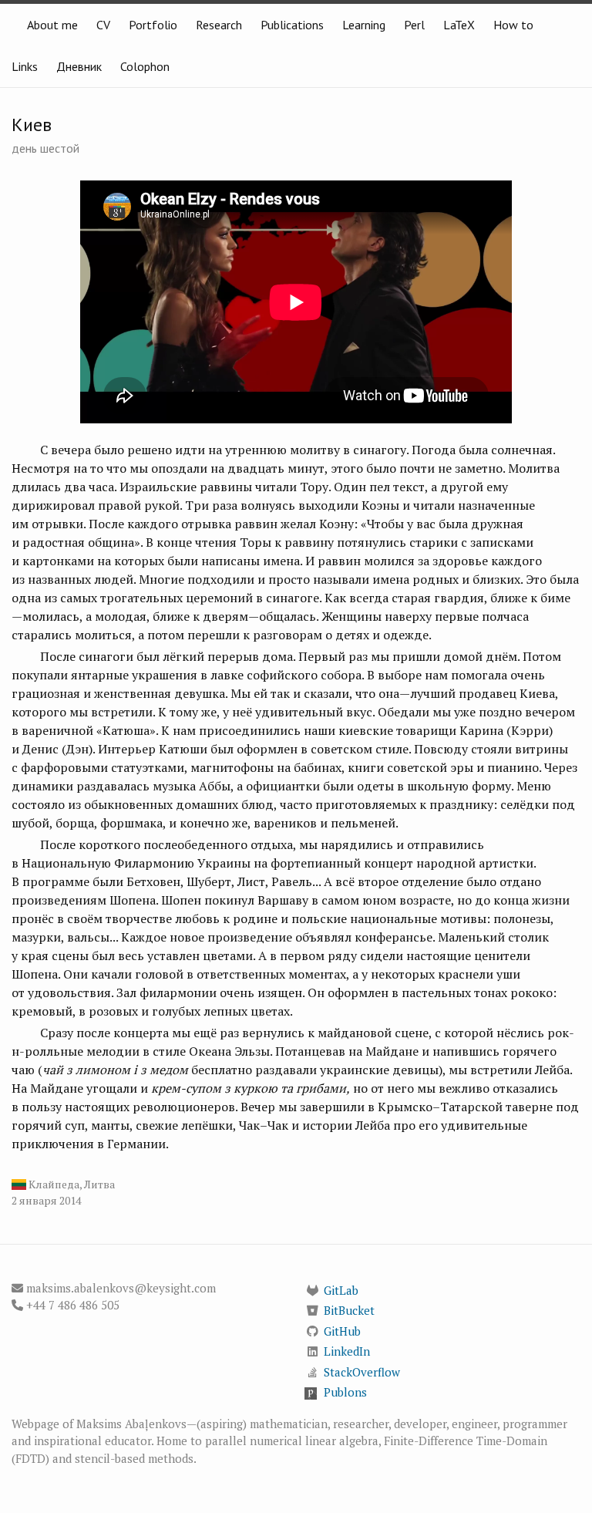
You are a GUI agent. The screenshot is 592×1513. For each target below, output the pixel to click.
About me (52, 24)
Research (219, 24)
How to (513, 24)
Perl (414, 24)
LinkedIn (347, 1351)
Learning (363, 24)
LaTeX (459, 24)
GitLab (341, 1290)
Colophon (145, 66)
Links (25, 66)
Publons (345, 1392)
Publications (292, 24)
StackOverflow (362, 1372)
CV (103, 24)
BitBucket (349, 1310)
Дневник (79, 66)
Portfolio (153, 24)
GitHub (342, 1331)
